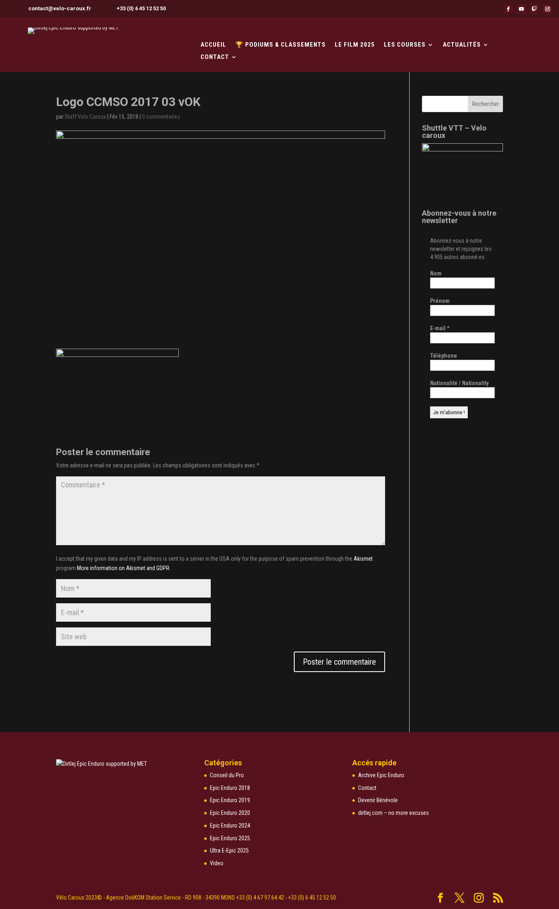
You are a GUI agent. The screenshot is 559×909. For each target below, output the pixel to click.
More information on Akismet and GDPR (123, 568)
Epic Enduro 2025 (230, 838)
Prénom (440, 301)
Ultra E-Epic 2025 (229, 850)
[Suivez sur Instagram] (547, 9)
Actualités (462, 45)
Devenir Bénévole (378, 800)
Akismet (363, 558)
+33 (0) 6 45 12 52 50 (141, 8)
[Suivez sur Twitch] (534, 9)
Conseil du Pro (227, 775)
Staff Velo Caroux (85, 116)
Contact (215, 57)
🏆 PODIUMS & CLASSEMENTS (280, 45)
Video (216, 863)
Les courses (405, 45)
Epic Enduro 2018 (230, 788)
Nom (436, 273)
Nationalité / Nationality (459, 383)
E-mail (439, 328)
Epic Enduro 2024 (230, 825)
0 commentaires (161, 116)
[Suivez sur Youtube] (521, 9)
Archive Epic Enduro (381, 775)
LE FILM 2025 (355, 45)
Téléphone (443, 355)
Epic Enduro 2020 (230, 813)
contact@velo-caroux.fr (59, 8)
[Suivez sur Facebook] (508, 9)
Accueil (213, 45)
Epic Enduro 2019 (230, 800)
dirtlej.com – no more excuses (393, 813)
